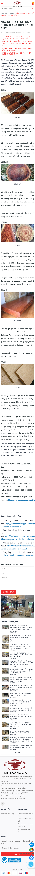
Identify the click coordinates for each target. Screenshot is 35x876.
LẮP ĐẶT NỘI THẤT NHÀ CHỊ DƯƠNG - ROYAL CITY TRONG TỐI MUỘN (21, 694)
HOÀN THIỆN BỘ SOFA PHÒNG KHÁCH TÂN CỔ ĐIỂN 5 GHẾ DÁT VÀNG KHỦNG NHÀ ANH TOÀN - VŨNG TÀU (21, 739)
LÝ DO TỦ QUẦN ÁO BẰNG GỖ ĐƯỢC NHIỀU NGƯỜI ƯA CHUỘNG (16, 54)
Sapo (21, 869)
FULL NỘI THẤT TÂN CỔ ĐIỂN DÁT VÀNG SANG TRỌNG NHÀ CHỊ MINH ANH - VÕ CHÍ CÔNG (20, 724)
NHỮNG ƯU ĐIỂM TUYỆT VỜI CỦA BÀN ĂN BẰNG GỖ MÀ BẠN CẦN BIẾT (17, 49)
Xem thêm (17, 752)
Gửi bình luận (9, 592)
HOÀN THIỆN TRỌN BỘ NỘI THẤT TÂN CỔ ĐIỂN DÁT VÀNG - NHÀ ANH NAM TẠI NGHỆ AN (21, 687)
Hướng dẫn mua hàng (7, 813)
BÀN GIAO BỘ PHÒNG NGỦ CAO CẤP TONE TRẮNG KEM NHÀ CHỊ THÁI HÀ (21, 709)
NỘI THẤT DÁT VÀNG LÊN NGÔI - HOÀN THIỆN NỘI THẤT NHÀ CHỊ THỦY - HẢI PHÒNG (21, 716)
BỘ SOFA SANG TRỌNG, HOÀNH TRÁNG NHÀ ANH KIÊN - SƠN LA (19, 732)
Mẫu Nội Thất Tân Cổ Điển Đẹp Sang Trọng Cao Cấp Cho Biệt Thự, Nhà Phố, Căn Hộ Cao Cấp (16, 38)
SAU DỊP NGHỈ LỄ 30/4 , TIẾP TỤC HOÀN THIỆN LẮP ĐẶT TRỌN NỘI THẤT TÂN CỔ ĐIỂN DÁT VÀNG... (21, 671)
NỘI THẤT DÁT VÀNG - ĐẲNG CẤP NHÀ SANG (17, 41)
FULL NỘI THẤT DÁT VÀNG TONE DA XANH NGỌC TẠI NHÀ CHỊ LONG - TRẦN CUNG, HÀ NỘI (20, 702)
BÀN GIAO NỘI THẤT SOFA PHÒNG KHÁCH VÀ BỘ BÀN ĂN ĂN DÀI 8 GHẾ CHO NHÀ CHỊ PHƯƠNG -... (21, 654)
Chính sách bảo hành (24, 829)
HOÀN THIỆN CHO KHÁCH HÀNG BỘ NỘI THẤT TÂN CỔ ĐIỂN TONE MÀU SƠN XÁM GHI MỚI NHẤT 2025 (21, 646)
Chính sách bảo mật (24, 832)
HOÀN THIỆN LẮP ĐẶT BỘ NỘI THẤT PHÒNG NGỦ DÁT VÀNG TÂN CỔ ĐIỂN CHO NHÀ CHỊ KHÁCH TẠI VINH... (21, 662)
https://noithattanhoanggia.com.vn (16, 796)
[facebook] (3, 804)
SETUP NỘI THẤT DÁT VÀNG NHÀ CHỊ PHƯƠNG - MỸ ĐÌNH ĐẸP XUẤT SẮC (21, 746)
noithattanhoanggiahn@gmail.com (15, 798)
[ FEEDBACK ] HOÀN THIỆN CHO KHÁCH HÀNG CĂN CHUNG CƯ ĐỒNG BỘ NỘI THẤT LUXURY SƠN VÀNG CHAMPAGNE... (21, 628)
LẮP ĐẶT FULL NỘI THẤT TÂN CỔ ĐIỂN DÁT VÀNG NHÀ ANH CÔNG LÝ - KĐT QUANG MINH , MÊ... (21, 679)
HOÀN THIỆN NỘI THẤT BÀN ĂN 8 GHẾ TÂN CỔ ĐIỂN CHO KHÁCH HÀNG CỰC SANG (21, 637)
